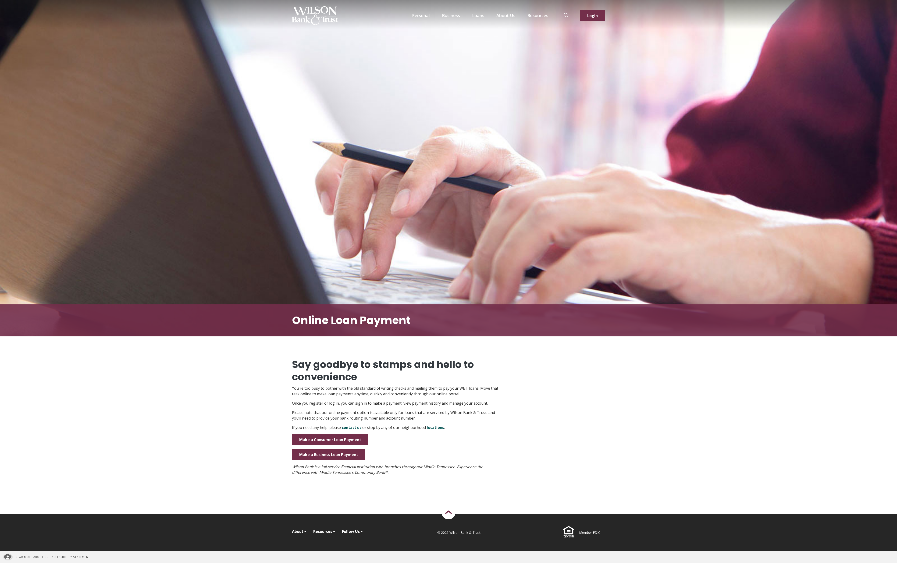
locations (435, 427)
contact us (351, 427)
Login (592, 15)
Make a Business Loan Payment (328, 454)
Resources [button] (537, 15)
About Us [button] (505, 15)
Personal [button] (421, 15)
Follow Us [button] (351, 531)
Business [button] (451, 15)
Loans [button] (478, 15)
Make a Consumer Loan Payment (330, 439)
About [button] (297, 531)
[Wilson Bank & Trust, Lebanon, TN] (315, 15)
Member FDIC (589, 532)
